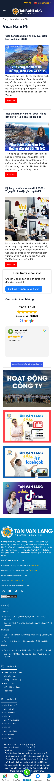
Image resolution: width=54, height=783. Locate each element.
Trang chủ (7, 19)
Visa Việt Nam (10, 676)
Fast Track (8, 691)
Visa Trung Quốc (11, 705)
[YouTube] (10, 591)
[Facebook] (3, 591)
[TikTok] (16, 591)
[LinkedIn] (22, 591)
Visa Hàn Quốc (10, 709)
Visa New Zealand (11, 720)
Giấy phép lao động (12, 680)
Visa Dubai (8, 738)
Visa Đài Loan (9, 712)
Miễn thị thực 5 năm (12, 687)
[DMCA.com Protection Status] (9, 597)
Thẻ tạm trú (9, 683)
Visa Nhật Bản (10, 723)
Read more (11, 100)
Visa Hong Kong (10, 731)
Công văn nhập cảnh (13, 672)
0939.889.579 (23, 565)
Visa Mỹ (7, 727)
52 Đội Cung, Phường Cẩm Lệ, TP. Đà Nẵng (30, 641)
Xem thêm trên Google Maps (27, 364)
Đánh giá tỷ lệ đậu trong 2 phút (23, 289)
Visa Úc (7, 716)
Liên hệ (27, 2)
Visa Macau (9, 734)
